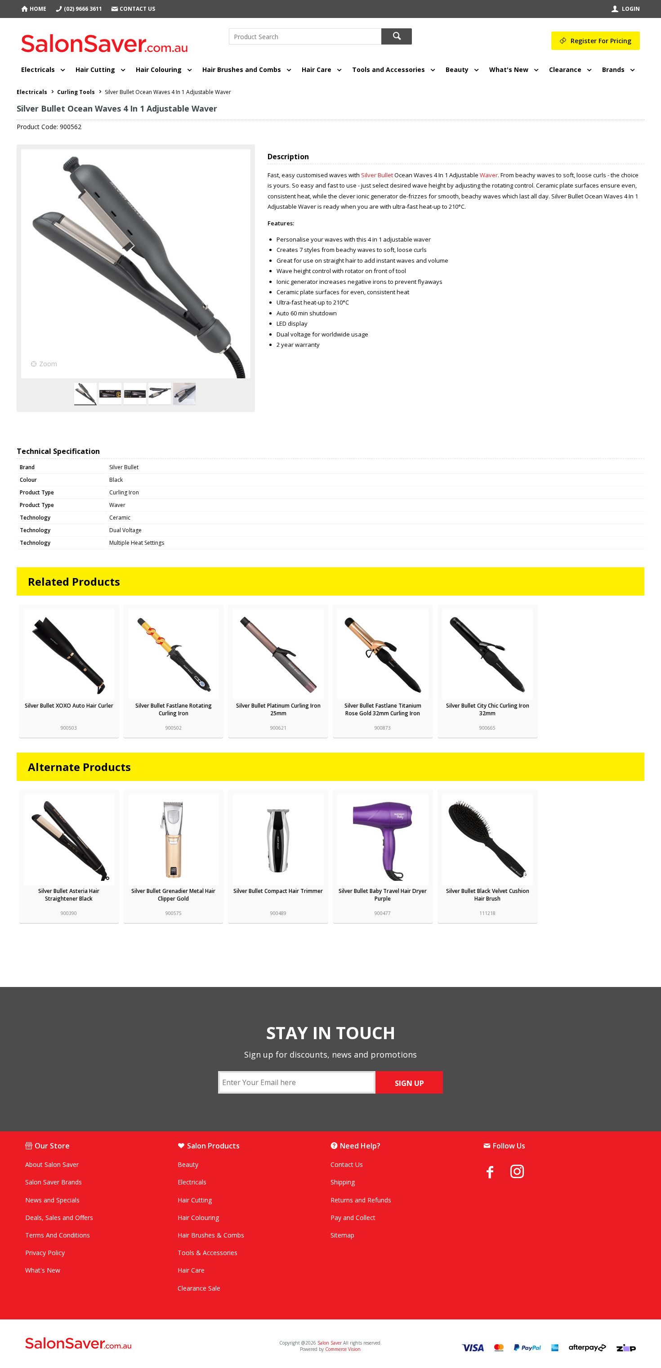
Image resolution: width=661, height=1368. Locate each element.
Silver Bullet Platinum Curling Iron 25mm (278, 709)
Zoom (48, 363)
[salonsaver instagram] (523, 1172)
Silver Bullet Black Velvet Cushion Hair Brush (487, 894)
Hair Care (316, 69)
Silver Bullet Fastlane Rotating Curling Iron (173, 709)
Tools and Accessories (388, 69)
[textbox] (305, 36)
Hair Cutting (95, 69)
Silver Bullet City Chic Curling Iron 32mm (487, 709)
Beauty (457, 69)
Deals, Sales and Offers (59, 1217)
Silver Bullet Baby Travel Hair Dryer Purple (383, 894)
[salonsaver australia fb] (496, 1172)
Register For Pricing (601, 40)
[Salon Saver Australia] (126, 1343)
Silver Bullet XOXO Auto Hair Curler (69, 705)
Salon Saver (329, 1343)
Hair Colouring (159, 69)
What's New (508, 69)
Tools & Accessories (207, 1252)
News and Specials (52, 1200)
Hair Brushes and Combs (241, 69)
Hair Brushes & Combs (211, 1235)
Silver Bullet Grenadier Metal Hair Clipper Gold (173, 894)
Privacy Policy (45, 1252)
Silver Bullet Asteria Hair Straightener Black (68, 894)
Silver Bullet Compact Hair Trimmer (278, 891)
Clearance (565, 69)
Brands (613, 69)
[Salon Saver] (106, 40)
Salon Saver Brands (53, 1182)
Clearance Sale (199, 1288)
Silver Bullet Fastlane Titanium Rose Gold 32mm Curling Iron (382, 709)
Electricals (38, 69)
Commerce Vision (343, 1349)
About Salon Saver (52, 1164)
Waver (489, 175)
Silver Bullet (377, 175)
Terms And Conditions (57, 1235)
